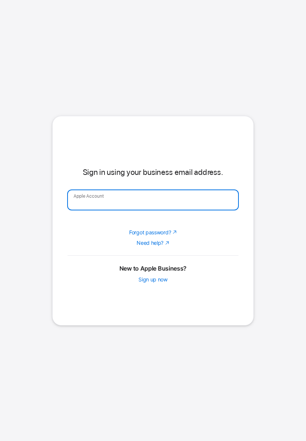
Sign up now (153, 328)
